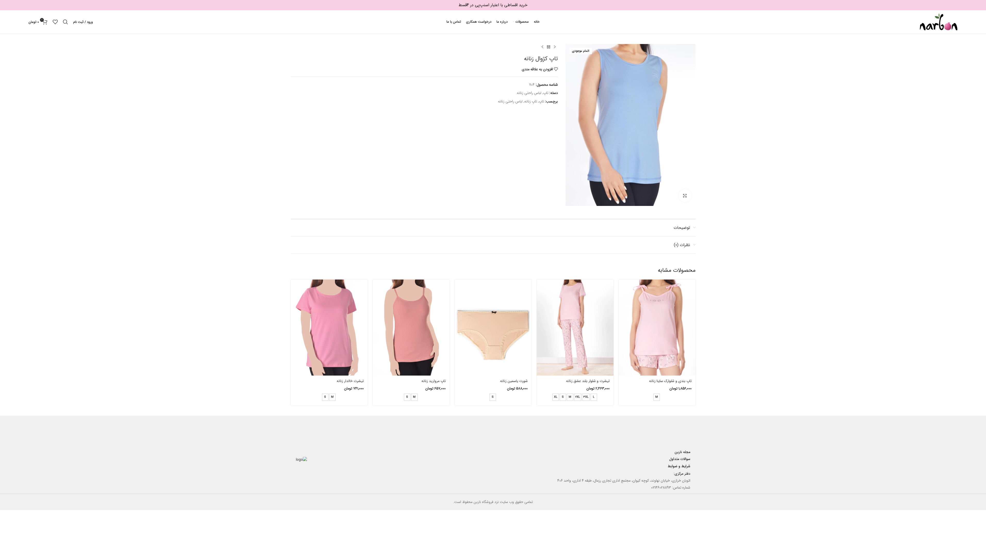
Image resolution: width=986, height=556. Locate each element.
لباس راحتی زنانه (529, 93)
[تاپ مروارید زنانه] (411, 328)
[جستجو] (65, 22)
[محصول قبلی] (555, 47)
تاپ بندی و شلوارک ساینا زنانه (670, 381)
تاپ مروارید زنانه (433, 381)
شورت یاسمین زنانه (514, 381)
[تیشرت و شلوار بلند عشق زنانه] (575, 328)
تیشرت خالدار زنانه (350, 381)
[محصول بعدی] (542, 47)
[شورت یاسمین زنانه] (493, 328)
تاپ (545, 93)
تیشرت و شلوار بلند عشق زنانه (588, 381)
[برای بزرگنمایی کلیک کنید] (684, 195)
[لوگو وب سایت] (938, 21)
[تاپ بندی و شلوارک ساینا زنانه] (657, 328)
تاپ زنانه (530, 101)
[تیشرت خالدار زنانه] (329, 328)
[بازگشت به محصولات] (548, 47)
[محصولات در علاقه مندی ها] (55, 22)
